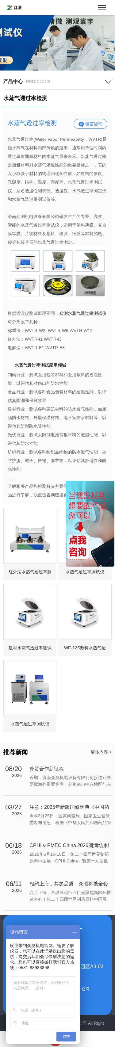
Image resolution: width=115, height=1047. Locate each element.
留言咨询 (93, 123)
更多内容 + (101, 752)
